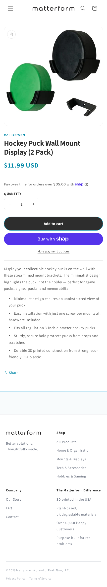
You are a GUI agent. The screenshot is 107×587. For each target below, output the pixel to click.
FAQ (9, 508)
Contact (12, 517)
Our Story (13, 499)
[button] (10, 8)
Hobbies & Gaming (71, 476)
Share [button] (13, 372)
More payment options (54, 251)
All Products (66, 442)
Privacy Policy (15, 578)
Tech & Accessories (71, 468)
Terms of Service (40, 578)
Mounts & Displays (71, 459)
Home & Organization (73, 450)
